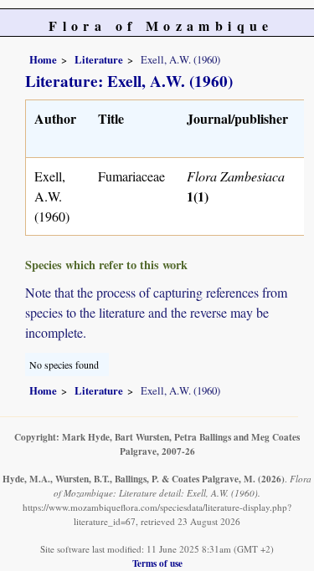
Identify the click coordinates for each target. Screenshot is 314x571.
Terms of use (157, 563)
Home (43, 59)
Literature (99, 59)
